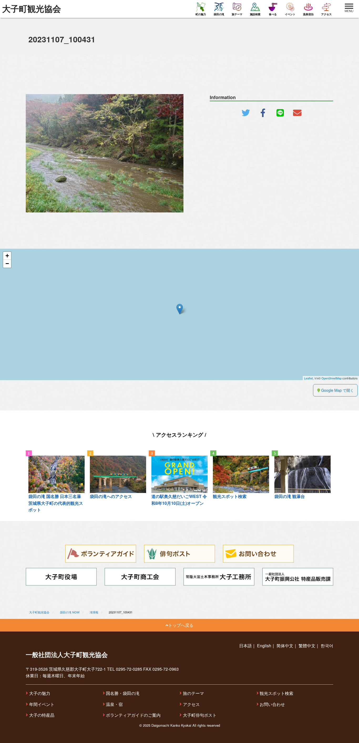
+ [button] (7, 255)
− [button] (7, 263)
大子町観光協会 (31, 9)
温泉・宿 (114, 704)
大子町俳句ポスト (200, 715)
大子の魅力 (39, 693)
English (264, 646)
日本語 (245, 646)
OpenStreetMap (331, 378)
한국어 (327, 646)
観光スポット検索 (276, 693)
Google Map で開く (337, 390)
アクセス (191, 704)
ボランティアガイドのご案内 (133, 715)
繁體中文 (307, 646)
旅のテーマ (193, 693)
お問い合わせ (272, 704)
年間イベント (41, 704)
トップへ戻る (180, 625)
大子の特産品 (41, 715)
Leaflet (308, 378)
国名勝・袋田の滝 (123, 693)
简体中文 (284, 646)
